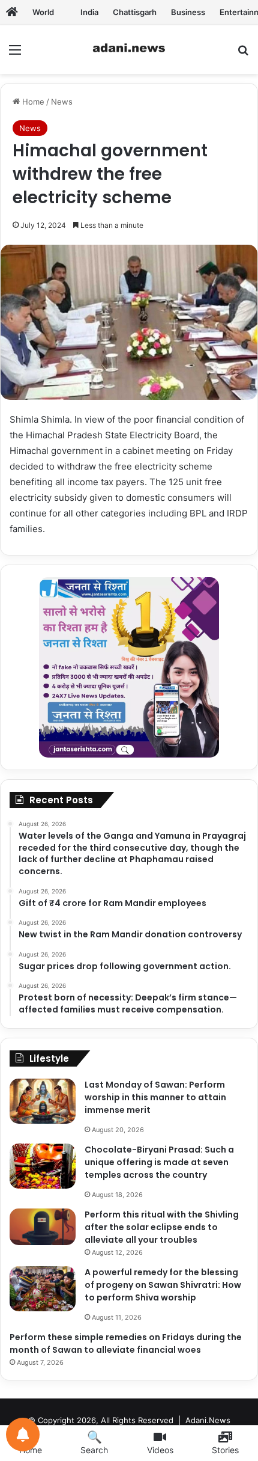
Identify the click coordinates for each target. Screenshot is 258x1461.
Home (32, 101)
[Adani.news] (12, 12)
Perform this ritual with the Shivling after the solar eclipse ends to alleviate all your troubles (162, 1227)
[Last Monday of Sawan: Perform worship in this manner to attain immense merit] (43, 1101)
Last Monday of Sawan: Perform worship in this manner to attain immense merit (155, 1097)
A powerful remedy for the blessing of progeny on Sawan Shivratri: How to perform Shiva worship (163, 1284)
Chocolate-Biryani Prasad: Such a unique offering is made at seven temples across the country (159, 1162)
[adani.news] (129, 50)
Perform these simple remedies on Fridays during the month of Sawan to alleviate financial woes (126, 1343)
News (62, 101)
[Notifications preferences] (23, 1434)
